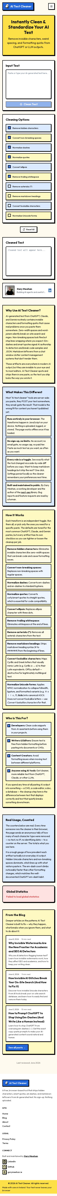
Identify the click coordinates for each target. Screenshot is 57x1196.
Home (5, 1113)
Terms (5, 1143)
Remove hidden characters (25, 128)
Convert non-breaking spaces (27, 138)
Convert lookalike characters (26, 206)
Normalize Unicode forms (25, 215)
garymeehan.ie (15, 1172)
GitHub (11, 1166)
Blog (4, 1118)
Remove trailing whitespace (26, 176)
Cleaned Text (15, 242)
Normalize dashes (21, 147)
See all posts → (17, 1047)
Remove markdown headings (26, 196)
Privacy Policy (8, 1139)
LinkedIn (12, 1161)
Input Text (13, 65)
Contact (6, 1126)
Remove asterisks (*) (22, 186)
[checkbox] (9, 127)
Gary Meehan (31, 1156)
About (5, 1122)
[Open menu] (51, 6)
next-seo (26, 492)
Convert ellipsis (20, 167)
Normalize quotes (21, 157)
